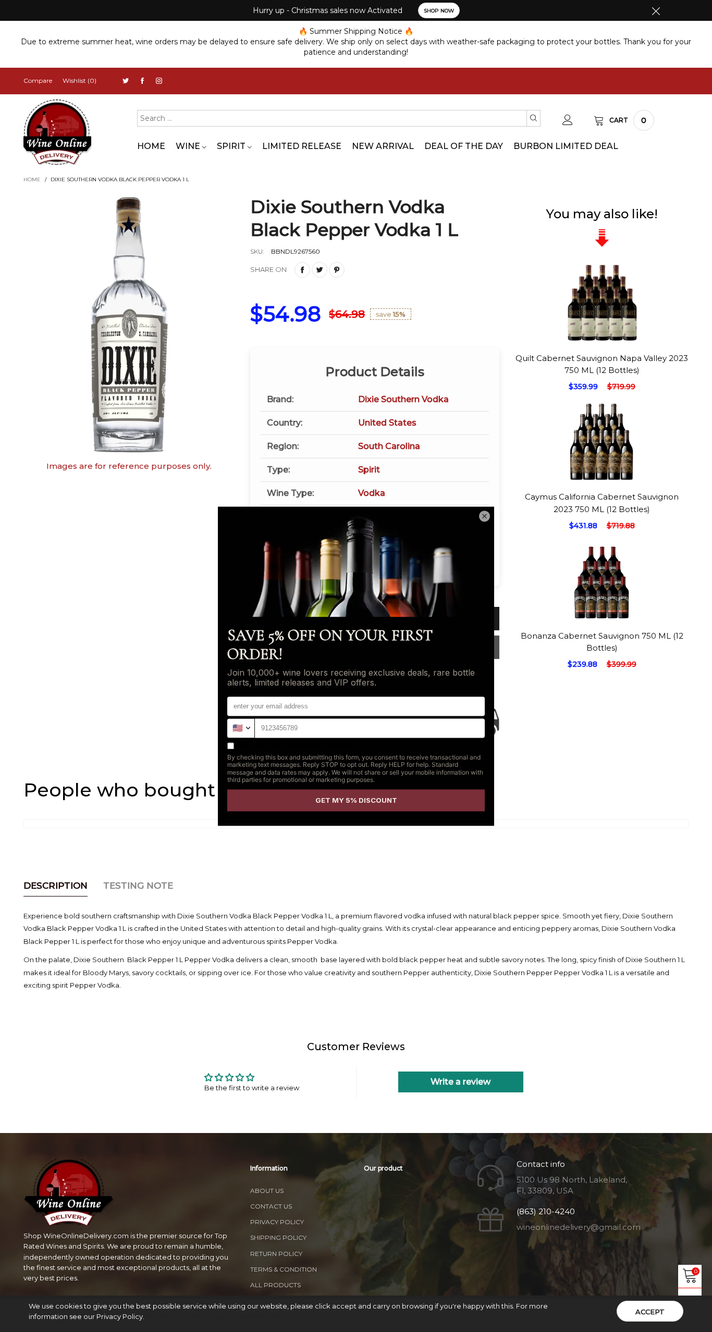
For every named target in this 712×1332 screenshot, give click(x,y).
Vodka (371, 493)
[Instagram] (159, 81)
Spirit (232, 146)
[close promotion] (656, 10)
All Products (275, 1285)
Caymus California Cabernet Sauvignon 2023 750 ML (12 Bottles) (602, 503)
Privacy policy (277, 1222)
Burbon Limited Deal (565, 146)
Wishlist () (79, 80)
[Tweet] (319, 270)
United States (387, 423)
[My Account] (567, 120)
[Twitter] (125, 81)
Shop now (439, 10)
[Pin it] (337, 270)
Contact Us (271, 1206)
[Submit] (533, 118)
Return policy (276, 1254)
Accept (650, 1312)
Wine (189, 146)
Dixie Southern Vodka (403, 399)
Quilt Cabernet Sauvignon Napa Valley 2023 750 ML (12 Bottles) (601, 364)
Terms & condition (283, 1269)
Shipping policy (278, 1237)
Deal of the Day (463, 146)
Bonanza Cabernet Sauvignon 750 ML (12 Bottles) (602, 642)
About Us (267, 1190)
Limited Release (301, 146)
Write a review (460, 1082)
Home (151, 146)
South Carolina (389, 446)
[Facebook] (142, 81)
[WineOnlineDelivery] (57, 132)
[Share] (302, 270)
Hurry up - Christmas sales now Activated (327, 10)
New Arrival (383, 146)
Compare (37, 80)
